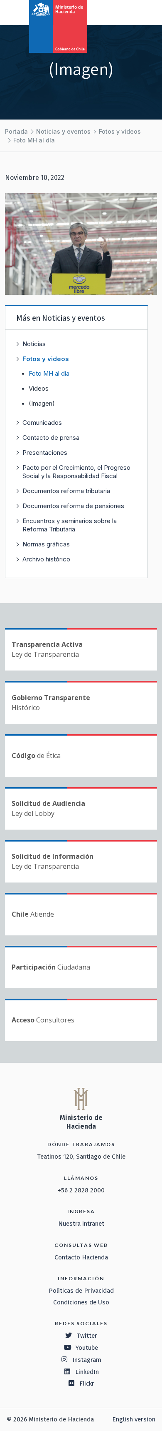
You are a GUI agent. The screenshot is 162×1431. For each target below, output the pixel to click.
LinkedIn (87, 1372)
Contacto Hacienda (81, 1257)
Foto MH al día (34, 140)
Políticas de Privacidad (81, 1290)
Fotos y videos (120, 131)
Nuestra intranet (81, 1223)
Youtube (87, 1347)
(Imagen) (42, 403)
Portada (16, 131)
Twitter (86, 1335)
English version (133, 1419)
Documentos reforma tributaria (66, 491)
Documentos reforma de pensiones (73, 506)
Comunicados (42, 422)
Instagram (86, 1360)
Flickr (86, 1383)
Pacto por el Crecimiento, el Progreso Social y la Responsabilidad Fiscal (76, 472)
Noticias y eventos (63, 131)
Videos (39, 388)
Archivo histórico (46, 559)
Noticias (34, 344)
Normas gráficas (46, 544)
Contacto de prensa (50, 437)
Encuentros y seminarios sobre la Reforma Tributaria (69, 525)
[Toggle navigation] (121, 11)
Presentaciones (44, 452)
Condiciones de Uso (81, 1302)
